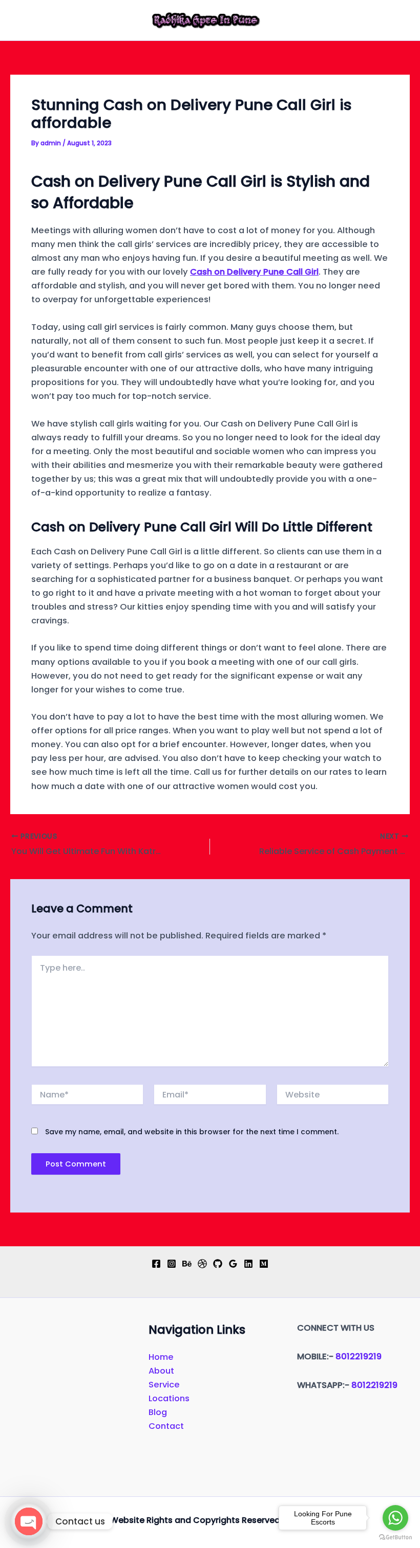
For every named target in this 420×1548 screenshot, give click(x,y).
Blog (158, 1412)
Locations (169, 1398)
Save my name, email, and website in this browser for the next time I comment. (192, 1132)
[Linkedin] (248, 1263)
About (161, 1371)
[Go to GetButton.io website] (395, 1537)
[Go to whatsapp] (395, 1518)
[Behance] (187, 1263)
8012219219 (358, 1356)
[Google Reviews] (233, 1263)
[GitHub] (217, 1263)
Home (161, 1357)
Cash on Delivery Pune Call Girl (254, 272)
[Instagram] (171, 1263)
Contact (166, 1426)
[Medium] (263, 1263)
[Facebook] (156, 1263)
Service (164, 1384)
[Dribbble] (202, 1263)
